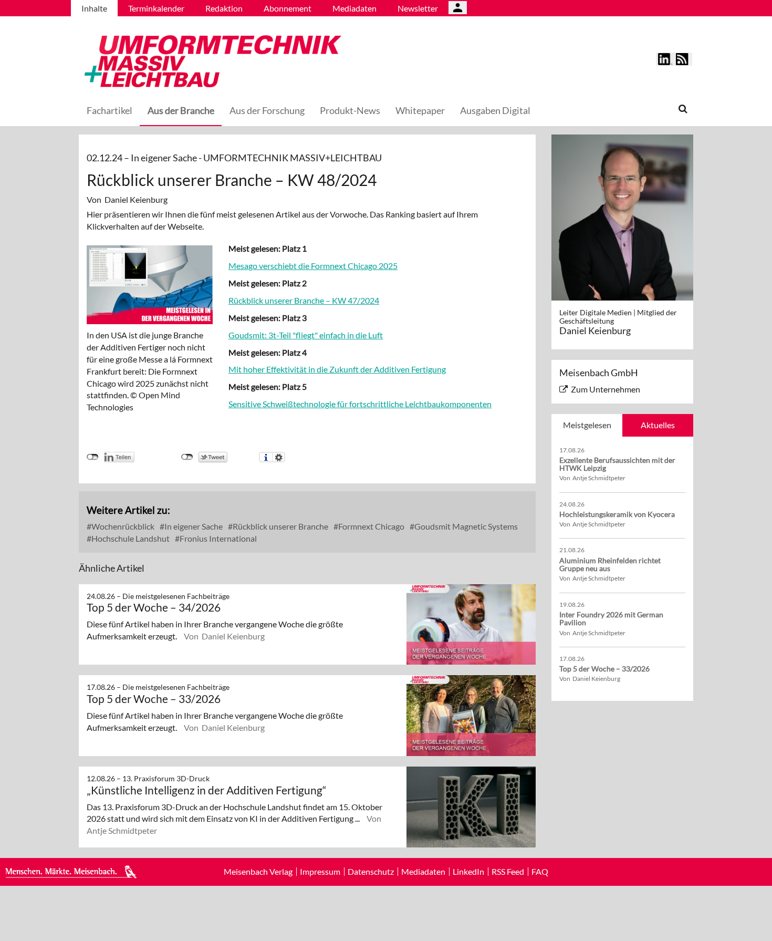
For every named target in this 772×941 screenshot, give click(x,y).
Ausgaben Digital (495, 110)
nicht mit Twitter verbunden (187, 457)
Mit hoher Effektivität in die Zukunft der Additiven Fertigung (337, 369)
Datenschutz (371, 871)
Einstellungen (278, 457)
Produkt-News (350, 110)
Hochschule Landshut (130, 538)
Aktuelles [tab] (658, 425)
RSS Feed (508, 871)
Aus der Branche (181, 110)
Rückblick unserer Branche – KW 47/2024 (303, 300)
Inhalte (94, 8)
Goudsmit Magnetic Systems (465, 526)
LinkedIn (468, 871)
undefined (93, 457)
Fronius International (217, 538)
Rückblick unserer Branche (279, 526)
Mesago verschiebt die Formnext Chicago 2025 (313, 266)
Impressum (320, 871)
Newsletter (418, 8)
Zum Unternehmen (605, 389)
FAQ (539, 871)
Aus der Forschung (267, 110)
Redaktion (224, 8)
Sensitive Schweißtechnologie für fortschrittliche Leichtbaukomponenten (360, 404)
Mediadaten (354, 8)
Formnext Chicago (370, 526)
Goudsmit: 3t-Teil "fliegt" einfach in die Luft (305, 335)
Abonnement (287, 8)
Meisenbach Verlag (258, 871)
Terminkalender (156, 8)
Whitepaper (420, 110)
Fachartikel (109, 110)
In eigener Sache (193, 526)
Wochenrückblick (122, 526)
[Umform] (210, 59)
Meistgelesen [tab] (587, 425)
